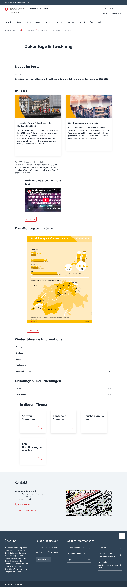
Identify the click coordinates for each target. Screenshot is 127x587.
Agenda (70, 559)
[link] (63, 77)
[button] (7, 22)
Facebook (43, 547)
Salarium (102, 547)
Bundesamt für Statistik (39, 8)
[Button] (40, 428)
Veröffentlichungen (75, 547)
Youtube (42, 552)
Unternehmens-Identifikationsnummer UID (108, 565)
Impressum (18, 584)
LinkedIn (54, 552)
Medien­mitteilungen (76, 553)
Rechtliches (8, 584)
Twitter (54, 547)
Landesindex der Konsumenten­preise (106, 554)
